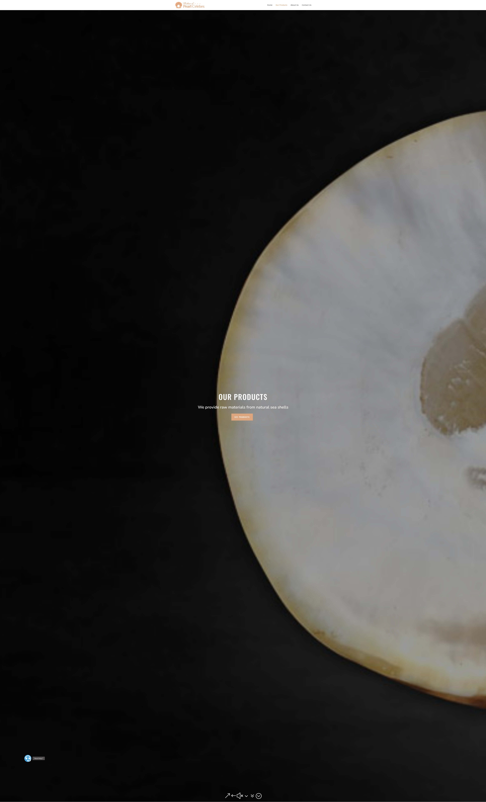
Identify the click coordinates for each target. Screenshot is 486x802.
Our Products (281, 5)
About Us (295, 5)
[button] (27, 758)
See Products (242, 417)
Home (269, 5)
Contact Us (306, 5)
